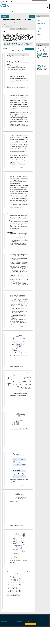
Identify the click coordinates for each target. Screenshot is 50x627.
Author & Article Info (40, 41)
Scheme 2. (39, 29)
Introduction (40, 21)
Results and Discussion (42, 23)
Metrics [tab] (12, 28)
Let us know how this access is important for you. (21, 44)
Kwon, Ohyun (22, 22)
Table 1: (39, 37)
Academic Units (37, 11)
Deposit (47, 5)
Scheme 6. (39, 36)
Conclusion (40, 25)
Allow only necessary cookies (17, 623)
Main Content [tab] (5, 28)
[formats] (8, 16)
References (40, 26)
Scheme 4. (39, 32)
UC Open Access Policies (15, 11)
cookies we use (19, 621)
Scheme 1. (39, 28)
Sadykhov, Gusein (12, 22)
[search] (48, 1)
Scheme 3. (39, 31)
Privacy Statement (4, 621)
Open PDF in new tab (30, 48)
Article (38, 18)
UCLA (1, 7)
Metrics (38, 39)
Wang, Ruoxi (17, 22)
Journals (24, 11)
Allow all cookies (30, 623)
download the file (19, 50)
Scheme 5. (39, 34)
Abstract (4, 31)
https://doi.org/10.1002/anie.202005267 (7, 26)
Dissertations (30, 11)
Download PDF (3, 16)
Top (48, 612)
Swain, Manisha (6, 22)
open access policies (9, 44)
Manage (47, 8)
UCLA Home (44, 11)
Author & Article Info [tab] (21, 28)
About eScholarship (5, 11)
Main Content (5, 48)
